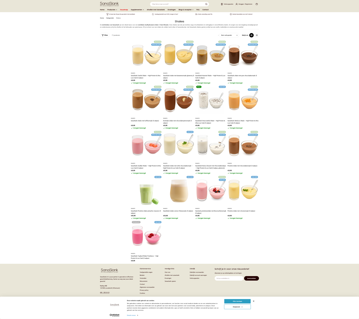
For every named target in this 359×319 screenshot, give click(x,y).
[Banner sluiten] (253, 301)
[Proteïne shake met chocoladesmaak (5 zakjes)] (243, 145)
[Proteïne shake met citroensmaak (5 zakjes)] (243, 190)
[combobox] (179, 4)
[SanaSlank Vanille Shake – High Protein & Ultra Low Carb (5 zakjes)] (146, 55)
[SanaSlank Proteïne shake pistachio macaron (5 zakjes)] (146, 190)
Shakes (133, 73)
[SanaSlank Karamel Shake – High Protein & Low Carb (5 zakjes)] (211, 55)
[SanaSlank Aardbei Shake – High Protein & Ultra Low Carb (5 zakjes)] (146, 145)
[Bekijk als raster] (251, 35)
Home (102, 18)
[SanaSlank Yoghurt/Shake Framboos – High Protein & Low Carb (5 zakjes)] (146, 236)
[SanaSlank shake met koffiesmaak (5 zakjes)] (146, 100)
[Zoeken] (206, 4)
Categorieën (110, 18)
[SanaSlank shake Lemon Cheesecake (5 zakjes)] (179, 190)
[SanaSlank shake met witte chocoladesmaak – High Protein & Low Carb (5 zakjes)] (179, 145)
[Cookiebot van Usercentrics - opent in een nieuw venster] (114, 315)
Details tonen (131, 315)
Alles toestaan (237, 301)
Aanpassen (236, 307)
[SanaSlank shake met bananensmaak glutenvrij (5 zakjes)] (179, 55)
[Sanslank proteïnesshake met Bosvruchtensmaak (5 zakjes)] (211, 190)
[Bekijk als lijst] (256, 35)
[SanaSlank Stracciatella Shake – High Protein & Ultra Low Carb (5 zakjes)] (211, 100)
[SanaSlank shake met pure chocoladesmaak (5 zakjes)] (243, 55)
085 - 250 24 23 (104, 292)
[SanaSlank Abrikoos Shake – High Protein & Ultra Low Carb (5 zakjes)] (243, 100)
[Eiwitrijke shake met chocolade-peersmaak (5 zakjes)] (179, 100)
